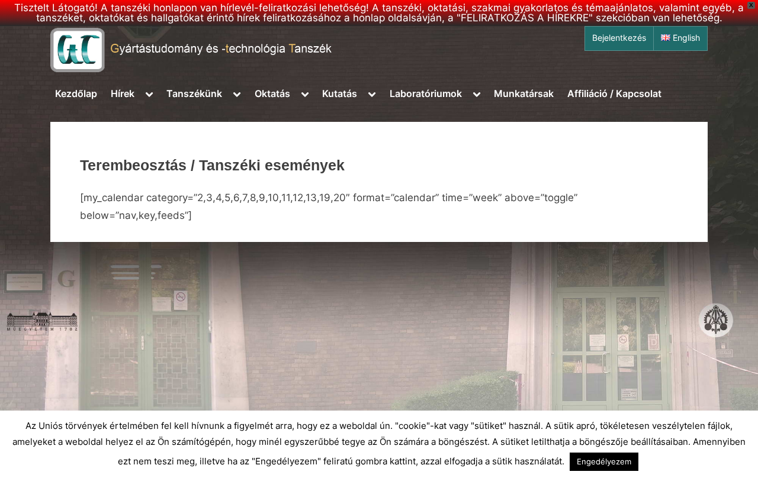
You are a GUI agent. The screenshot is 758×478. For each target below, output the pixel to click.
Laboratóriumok (426, 93)
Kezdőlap (76, 93)
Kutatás (339, 93)
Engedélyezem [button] (604, 461)
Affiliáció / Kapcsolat (614, 93)
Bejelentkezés (619, 38)
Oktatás (272, 93)
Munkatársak (524, 93)
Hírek (122, 93)
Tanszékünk (194, 93)
